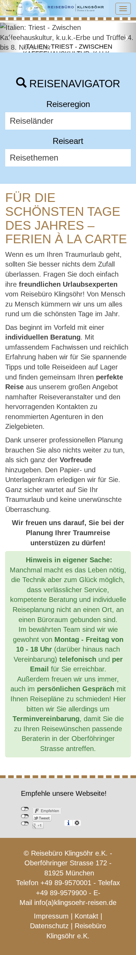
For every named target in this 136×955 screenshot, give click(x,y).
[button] (10, 37)
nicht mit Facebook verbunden (25, 809)
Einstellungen (77, 822)
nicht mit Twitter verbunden (25, 816)
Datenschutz (49, 926)
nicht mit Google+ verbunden (25, 824)
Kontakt (86, 916)
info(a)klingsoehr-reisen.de (75, 902)
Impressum (51, 916)
